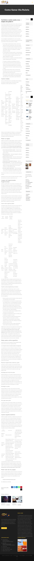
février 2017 (27, 50)
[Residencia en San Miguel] (27, 164)
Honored (27, 195)
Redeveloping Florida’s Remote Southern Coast (30, 105)
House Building (28, 197)
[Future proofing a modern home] (27, 116)
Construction (27, 194)
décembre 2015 (28, 52)
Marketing (27, 70)
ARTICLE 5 (14, 503)
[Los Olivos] (27, 167)
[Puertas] (30, 164)
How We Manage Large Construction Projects (30, 111)
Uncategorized (28, 75)
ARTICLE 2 (27, 36)
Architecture (28, 61)
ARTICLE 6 (3, 503)
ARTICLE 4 (27, 31)
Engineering (28, 68)
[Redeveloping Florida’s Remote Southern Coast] (27, 103)
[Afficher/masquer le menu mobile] (32, 2)
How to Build (27, 198)
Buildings (27, 63)
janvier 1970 (28, 54)
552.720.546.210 (30, 182)
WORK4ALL (23, 555)
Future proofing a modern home (30, 117)
